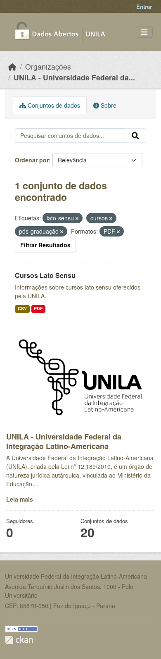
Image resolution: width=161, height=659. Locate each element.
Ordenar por (32, 160)
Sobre (107, 105)
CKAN (19, 639)
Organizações (48, 66)
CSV (22, 308)
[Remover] (77, 218)
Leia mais (19, 499)
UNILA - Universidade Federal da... (74, 77)
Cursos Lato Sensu (45, 275)
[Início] (12, 66)
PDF (38, 308)
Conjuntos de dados (53, 105)
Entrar (144, 6)
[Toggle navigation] (144, 32)
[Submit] (135, 135)
